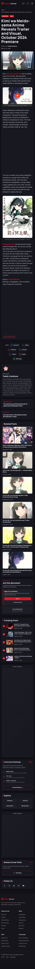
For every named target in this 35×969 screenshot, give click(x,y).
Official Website (13, 279)
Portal (2, 957)
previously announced (13, 74)
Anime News (5, 16)
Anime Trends (5, 943)
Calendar (25, 800)
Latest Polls (4, 938)
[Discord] (23, 885)
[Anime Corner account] (27, 3)
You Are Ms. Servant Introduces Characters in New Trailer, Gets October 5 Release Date (17, 546)
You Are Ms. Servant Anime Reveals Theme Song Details (16, 521)
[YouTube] (18, 885)
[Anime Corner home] (11, 3)
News (11, 16)
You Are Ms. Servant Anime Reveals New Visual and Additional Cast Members (17, 571)
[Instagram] (14, 885)
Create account (18, 602)
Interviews (21, 925)
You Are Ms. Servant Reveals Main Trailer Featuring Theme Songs (15, 496)
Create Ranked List (24, 940)
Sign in (17, 598)
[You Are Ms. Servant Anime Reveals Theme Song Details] (17, 510)
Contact (3, 917)
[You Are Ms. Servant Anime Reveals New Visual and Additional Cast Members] (17, 560)
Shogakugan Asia (9, 244)
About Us (3, 914)
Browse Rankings (23, 938)
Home (3, 10)
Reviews (21, 923)
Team (2, 928)
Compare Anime (5, 946)
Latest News (22, 914)
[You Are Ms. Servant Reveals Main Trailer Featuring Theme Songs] (17, 485)
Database (9, 800)
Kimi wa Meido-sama (9, 336)
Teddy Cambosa (12, 46)
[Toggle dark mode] (23, 3)
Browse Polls (4, 940)
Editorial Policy (5, 920)
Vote (31, 862)
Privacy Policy (5, 923)
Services (3, 925)
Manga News (25, 805)
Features (21, 928)
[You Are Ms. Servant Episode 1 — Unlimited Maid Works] (17, 460)
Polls (7, 957)
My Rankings (22, 946)
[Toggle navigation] (32, 3)
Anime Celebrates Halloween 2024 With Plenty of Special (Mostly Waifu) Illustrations (17, 446)
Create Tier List (23, 943)
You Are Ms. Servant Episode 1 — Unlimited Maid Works (17, 471)
